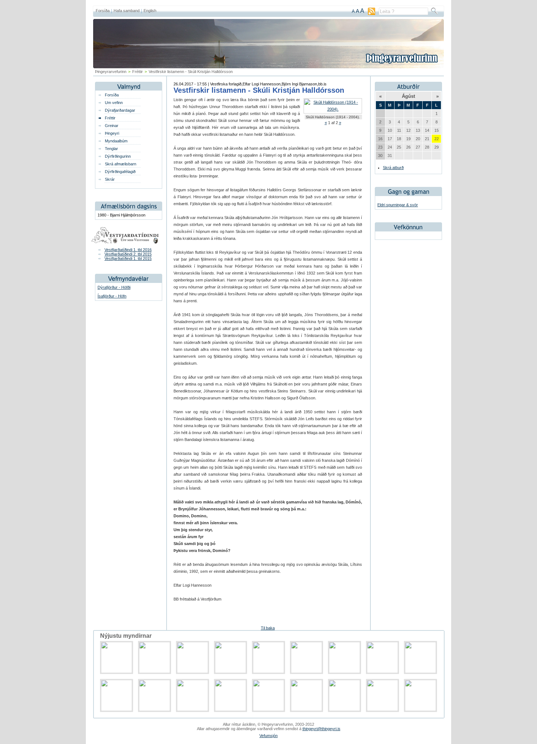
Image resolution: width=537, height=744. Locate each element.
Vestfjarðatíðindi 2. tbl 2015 (128, 254)
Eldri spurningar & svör (397, 205)
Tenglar (111, 148)
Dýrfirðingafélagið (120, 171)
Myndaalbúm (116, 141)
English (150, 10)
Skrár (110, 179)
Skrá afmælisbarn (120, 164)
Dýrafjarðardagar (120, 110)
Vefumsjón (268, 735)
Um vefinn (114, 102)
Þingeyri (112, 133)
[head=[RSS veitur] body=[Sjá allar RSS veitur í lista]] (371, 13)
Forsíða (103, 10)
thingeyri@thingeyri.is (321, 728)
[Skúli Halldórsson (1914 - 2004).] (333, 109)
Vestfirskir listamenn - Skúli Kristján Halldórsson (259, 90)
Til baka (268, 628)
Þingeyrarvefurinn (110, 71)
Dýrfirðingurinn (118, 156)
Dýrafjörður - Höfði (114, 287)
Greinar (111, 125)
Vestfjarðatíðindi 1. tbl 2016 (128, 250)
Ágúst (408, 96)
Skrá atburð (393, 167)
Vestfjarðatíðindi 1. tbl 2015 (128, 258)
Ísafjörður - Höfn (112, 296)
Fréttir (137, 71)
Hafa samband (127, 10)
